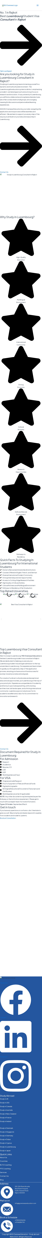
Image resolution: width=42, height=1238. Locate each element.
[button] (1, 619)
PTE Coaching (5, 1169)
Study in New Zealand (8, 1114)
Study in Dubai (5, 1139)
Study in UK (4, 1099)
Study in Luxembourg (8, 1147)
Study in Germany (6, 1136)
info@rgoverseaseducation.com (25, 1203)
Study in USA (4, 1103)
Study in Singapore (7, 1132)
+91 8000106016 (20, 1220)
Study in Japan (5, 1150)
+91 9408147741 (20, 1222)
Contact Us (4, 1176)
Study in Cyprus (6, 1143)
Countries (4, 1161)
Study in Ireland (5, 1121)
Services (3, 1172)
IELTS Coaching (6, 1165)
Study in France (5, 1117)
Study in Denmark (6, 1128)
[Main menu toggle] (37, 5)
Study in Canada (6, 1106)
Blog (2, 1180)
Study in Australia (6, 1110)
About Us (3, 1157)
